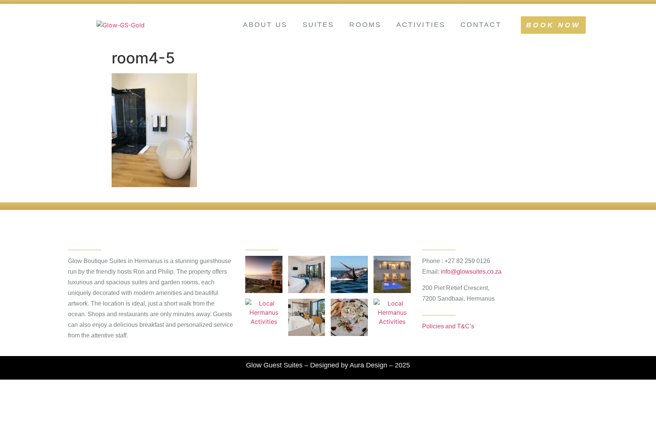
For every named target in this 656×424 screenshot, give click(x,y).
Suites (318, 24)
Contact (480, 24)
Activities (420, 24)
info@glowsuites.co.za (471, 271)
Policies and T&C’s (448, 326)
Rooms (365, 24)
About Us (265, 24)
